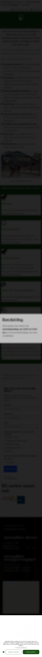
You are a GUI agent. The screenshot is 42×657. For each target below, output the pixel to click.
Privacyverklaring (21, 648)
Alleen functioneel (13, 652)
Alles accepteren (31, 652)
